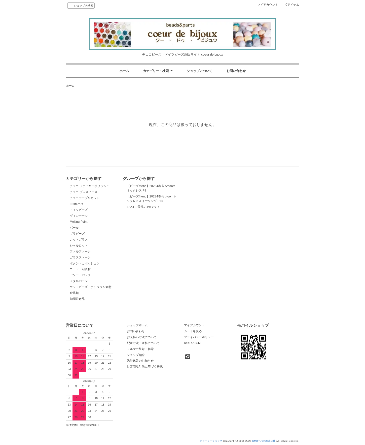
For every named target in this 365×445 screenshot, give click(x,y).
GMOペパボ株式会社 (263, 441)
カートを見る (193, 331)
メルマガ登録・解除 (140, 349)
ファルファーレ (80, 251)
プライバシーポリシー (199, 337)
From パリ (76, 204)
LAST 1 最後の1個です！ (143, 207)
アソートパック (80, 275)
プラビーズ (77, 233)
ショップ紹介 (136, 355)
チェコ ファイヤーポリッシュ (89, 186)
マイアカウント (267, 4)
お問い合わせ (236, 71)
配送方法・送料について (143, 343)
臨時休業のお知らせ (140, 360)
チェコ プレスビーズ (83, 192)
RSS (187, 343)
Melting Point (78, 221)
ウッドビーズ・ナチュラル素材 (90, 287)
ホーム (124, 71)
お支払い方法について (142, 337)
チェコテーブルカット (85, 198)
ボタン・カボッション (85, 263)
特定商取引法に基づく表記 (145, 366)
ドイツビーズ (79, 210)
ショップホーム (137, 325)
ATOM (196, 343)
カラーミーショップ (211, 441)
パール (74, 227)
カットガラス (79, 239)
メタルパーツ (79, 281)
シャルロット (79, 245)
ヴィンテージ (79, 216)
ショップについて (200, 71)
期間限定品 (77, 299)
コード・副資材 (80, 269)
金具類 (74, 293)
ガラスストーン (80, 257)
